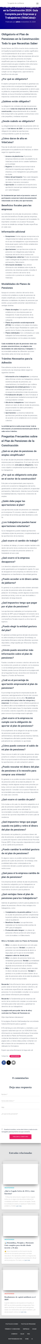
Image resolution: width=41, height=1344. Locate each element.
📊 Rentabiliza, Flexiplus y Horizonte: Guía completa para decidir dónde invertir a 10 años (19, 1245)
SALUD (22, 1334)
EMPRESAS (26, 1329)
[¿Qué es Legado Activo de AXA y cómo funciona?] (20, 1172)
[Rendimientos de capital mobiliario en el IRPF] (20, 1278)
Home (27, 1339)
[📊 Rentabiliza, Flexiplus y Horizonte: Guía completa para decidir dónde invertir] (20, 1224)
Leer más (19, 1206)
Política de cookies (12, 1324)
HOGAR (34, 1329)
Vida (28, 1334)
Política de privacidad (28, 1324)
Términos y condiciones (12, 1329)
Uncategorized (15, 1056)
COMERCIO (14, 1334)
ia (32, 1339)
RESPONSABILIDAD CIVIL (15, 1339)
